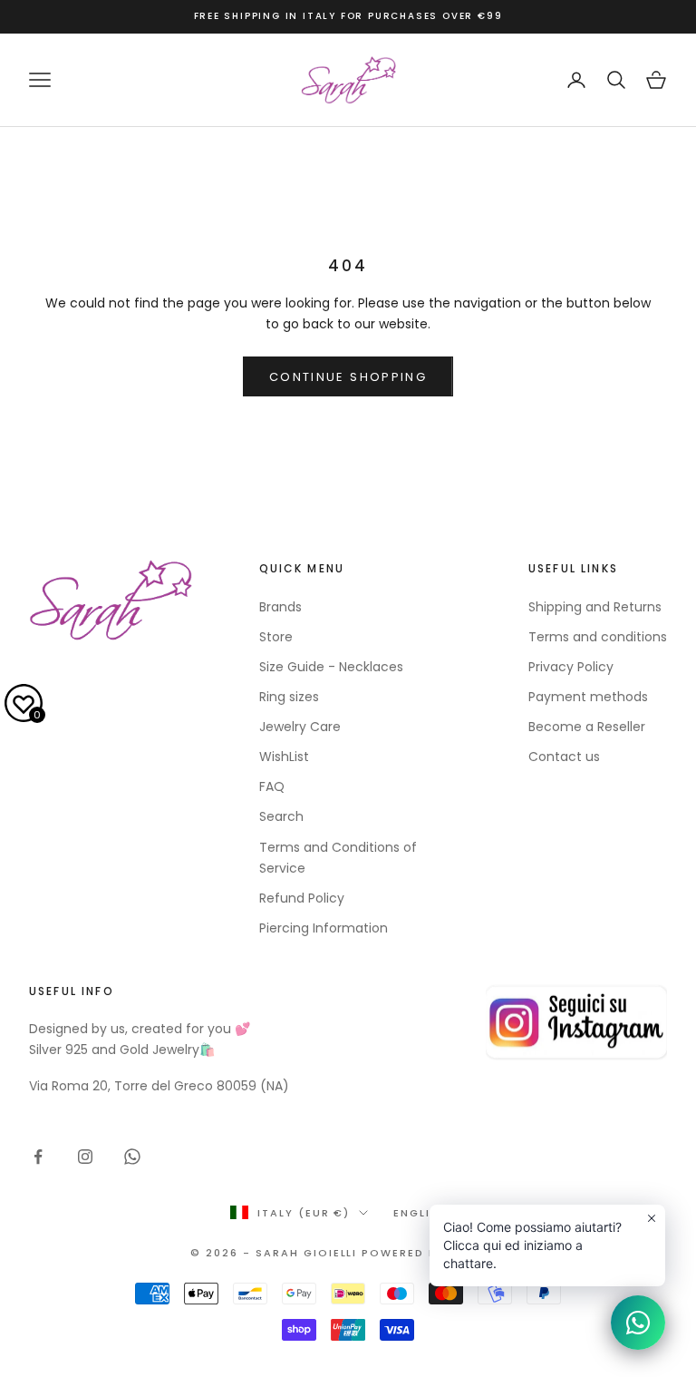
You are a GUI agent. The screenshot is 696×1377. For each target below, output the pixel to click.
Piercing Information (323, 928)
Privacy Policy (571, 667)
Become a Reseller (586, 727)
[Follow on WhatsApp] (132, 1157)
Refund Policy (301, 898)
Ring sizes (289, 697)
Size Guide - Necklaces (331, 667)
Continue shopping (348, 377)
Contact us (564, 756)
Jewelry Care (300, 727)
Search (281, 816)
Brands (280, 607)
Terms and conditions (597, 637)
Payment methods (588, 697)
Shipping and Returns (595, 607)
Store (276, 637)
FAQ (272, 786)
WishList (284, 756)
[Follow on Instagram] (85, 1157)
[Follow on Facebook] (38, 1157)
